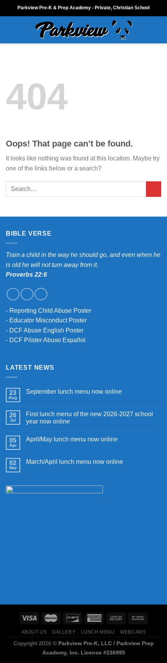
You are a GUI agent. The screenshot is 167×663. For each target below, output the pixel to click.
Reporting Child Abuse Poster (50, 310)
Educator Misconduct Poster (48, 320)
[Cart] (157, 29)
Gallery (63, 632)
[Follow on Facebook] (13, 294)
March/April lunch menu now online (74, 461)
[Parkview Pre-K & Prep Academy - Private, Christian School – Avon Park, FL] (83, 30)
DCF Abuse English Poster (46, 330)
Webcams (133, 632)
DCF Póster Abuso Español (47, 340)
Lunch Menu (98, 632)
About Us (34, 632)
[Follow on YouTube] (41, 294)
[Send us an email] (27, 294)
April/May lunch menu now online (72, 439)
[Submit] (153, 188)
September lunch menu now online (74, 391)
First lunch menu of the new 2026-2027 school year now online (89, 418)
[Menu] (10, 29)
